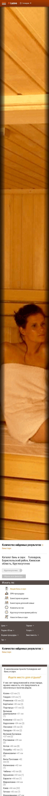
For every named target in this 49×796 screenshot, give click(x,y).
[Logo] (12, 3)
